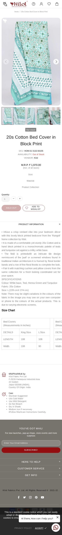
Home (16, 12)
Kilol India (19, 4)
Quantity (5, 194)
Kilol (36, 158)
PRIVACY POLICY (23, 528)
